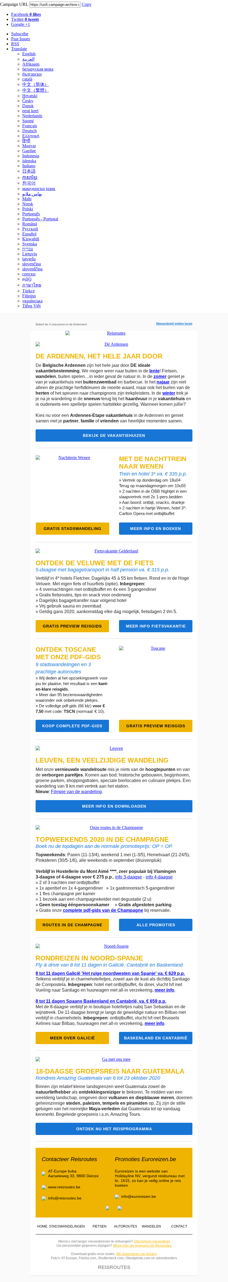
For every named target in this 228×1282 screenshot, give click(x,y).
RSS (15, 43)
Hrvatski (29, 95)
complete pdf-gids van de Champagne (103, 910)
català (27, 79)
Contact (179, 1226)
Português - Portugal (40, 218)
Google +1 (20, 24)
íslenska (29, 160)
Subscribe (19, 33)
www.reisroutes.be (64, 1187)
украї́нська (32, 300)
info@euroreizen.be (138, 1196)
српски (29, 274)
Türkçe (28, 290)
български (32, 74)
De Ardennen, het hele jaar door (99, 356)
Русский (30, 228)
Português (31, 213)
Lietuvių (29, 254)
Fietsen (99, 1226)
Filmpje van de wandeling (76, 791)
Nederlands (32, 115)
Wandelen (151, 1226)
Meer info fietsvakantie (156, 626)
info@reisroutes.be (64, 1198)
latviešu (29, 259)
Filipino (29, 295)
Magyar (29, 145)
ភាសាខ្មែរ (29, 177)
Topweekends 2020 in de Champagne (102, 839)
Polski (27, 208)
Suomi (28, 120)
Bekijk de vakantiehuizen (114, 435)
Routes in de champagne (72, 925)
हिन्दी (26, 140)
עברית (27, 249)
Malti (26, 198)
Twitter (25, 19)
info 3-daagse (128, 877)
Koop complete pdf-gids (72, 726)
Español (29, 233)
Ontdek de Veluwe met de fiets (95, 563)
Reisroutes (114, 1267)
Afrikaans (30, 64)
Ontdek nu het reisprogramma (114, 1129)
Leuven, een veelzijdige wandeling (102, 760)
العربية (28, 59)
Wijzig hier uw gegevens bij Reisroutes (142, 1246)
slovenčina (31, 264)
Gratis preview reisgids (72, 626)
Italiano (28, 165)
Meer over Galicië (72, 1038)
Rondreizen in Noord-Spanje (89, 958)
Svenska (29, 244)
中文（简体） (35, 84)
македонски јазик (38, 188)
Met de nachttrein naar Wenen (153, 462)
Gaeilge (29, 150)
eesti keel (30, 110)
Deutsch (29, 130)
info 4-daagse (159, 877)
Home (42, 1226)
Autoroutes (125, 1226)
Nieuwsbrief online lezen (174, 323)
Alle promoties (156, 925)
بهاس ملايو (32, 193)
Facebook (26, 14)
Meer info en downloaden (114, 806)
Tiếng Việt (31, 305)
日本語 (29, 171)
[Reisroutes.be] (114, 333)
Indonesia (30, 155)
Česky (27, 100)
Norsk (27, 203)
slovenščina (32, 269)
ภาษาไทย (31, 285)
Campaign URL (14, 4)
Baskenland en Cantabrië (155, 1038)
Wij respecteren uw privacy (136, 1254)
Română (29, 223)
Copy (86, 4)
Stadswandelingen (67, 1226)
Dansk (28, 105)
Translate (19, 48)
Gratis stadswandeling (72, 528)
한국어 (29, 183)
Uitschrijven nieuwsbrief (152, 1241)
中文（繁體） (35, 90)
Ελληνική (30, 135)
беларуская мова (37, 69)
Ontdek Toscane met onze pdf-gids (68, 653)
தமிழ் (27, 279)
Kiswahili (30, 239)
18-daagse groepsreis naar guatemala (110, 1071)
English (29, 53)
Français (29, 125)
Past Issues (20, 38)
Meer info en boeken (155, 528)
